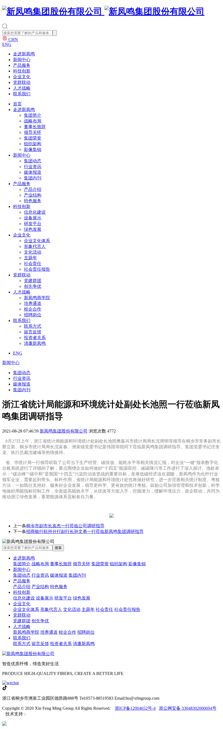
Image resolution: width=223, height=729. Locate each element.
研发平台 (32, 223)
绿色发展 (32, 229)
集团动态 (32, 161)
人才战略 (21, 88)
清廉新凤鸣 (35, 343)
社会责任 (32, 263)
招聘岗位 (32, 315)
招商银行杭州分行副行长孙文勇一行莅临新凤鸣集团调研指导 (85, 531)
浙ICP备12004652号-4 (135, 708)
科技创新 (21, 71)
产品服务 (21, 65)
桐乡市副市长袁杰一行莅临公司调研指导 (65, 525)
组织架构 (32, 143)
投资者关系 (35, 337)
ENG (6, 44)
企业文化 (21, 76)
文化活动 (32, 252)
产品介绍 (32, 189)
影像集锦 (32, 149)
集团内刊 (32, 178)
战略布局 (32, 121)
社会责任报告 (37, 269)
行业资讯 (32, 166)
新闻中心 (21, 59)
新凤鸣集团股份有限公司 (64, 431)
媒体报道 (32, 172)
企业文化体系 (37, 240)
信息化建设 (35, 212)
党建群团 (32, 280)
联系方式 (32, 326)
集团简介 (32, 115)
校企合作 (32, 309)
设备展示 (32, 218)
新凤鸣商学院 (37, 297)
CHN (12, 39)
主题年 (30, 257)
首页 (17, 104)
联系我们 (21, 93)
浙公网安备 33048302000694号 (187, 708)
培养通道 (32, 303)
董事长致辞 (35, 126)
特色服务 (32, 200)
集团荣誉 (32, 138)
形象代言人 (35, 246)
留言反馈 (32, 332)
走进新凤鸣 (24, 54)
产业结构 (32, 195)
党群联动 (21, 82)
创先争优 (32, 286)
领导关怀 (32, 132)
